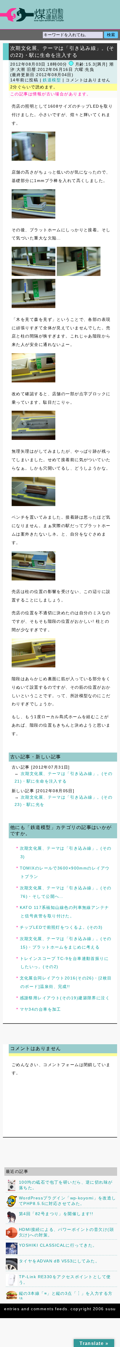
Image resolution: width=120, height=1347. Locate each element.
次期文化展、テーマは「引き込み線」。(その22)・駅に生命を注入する (62, 51)
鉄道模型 (52, 80)
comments (42, 1308)
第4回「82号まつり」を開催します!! (56, 1213)
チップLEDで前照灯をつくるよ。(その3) (61, 927)
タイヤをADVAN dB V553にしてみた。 (59, 1261)
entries (12, 1308)
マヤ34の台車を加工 (40, 1009)
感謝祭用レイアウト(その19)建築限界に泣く (65, 998)
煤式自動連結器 (60, 14)
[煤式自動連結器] (60, 14)
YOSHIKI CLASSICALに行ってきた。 (58, 1245)
